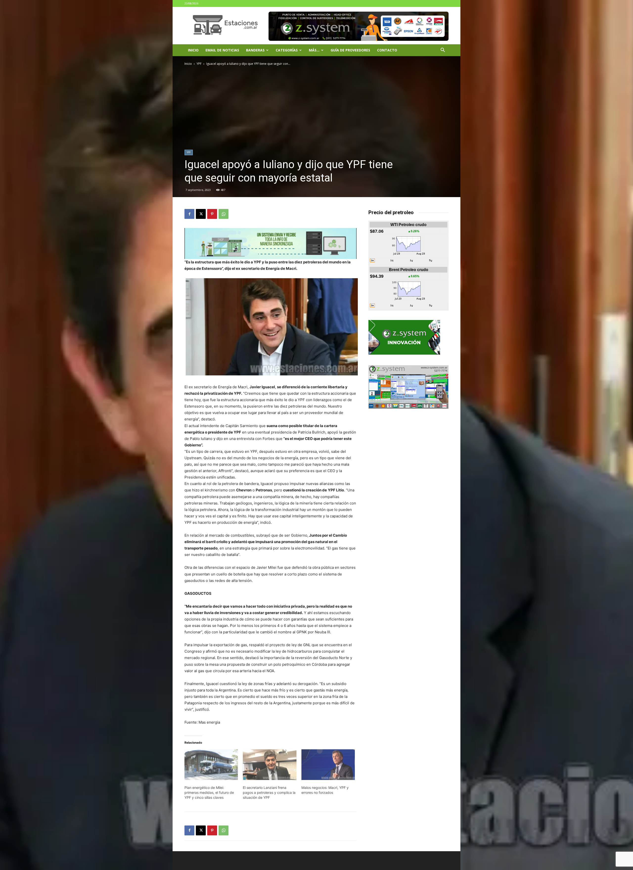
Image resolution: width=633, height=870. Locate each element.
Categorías (287, 50)
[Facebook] (189, 214)
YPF (199, 64)
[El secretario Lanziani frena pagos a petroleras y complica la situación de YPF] (269, 764)
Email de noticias (222, 50)
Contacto (387, 50)
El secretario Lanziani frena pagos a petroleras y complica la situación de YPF (269, 792)
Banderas (255, 50)
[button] (443, 50)
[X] (201, 214)
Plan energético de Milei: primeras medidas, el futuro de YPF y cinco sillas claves (209, 792)
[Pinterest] (212, 214)
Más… (314, 50)
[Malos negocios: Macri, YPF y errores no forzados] (328, 764)
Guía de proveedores (350, 50)
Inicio (193, 50)
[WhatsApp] (223, 214)
